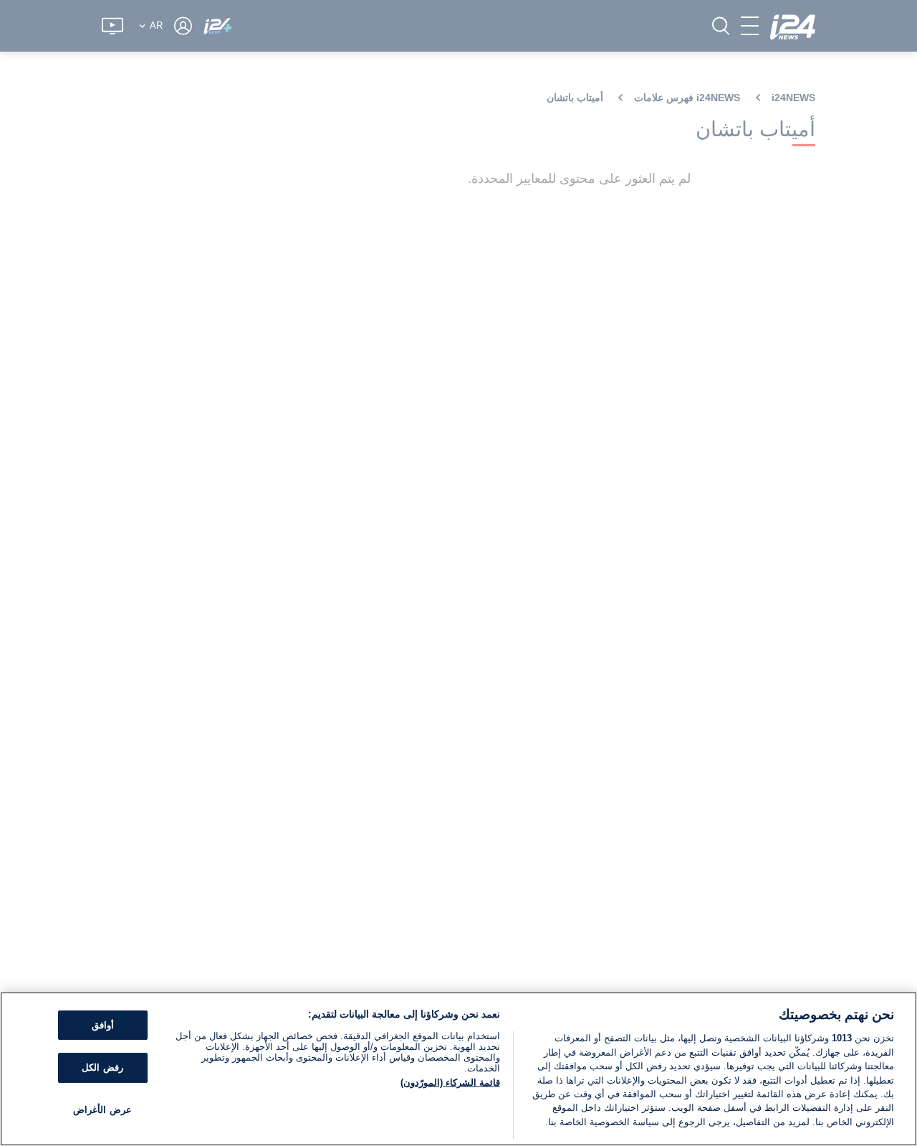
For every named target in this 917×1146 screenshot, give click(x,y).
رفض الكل (102, 1067)
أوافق (103, 1025)
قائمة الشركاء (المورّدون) (450, 1082)
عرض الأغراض (102, 1109)
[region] (458, 1069)
